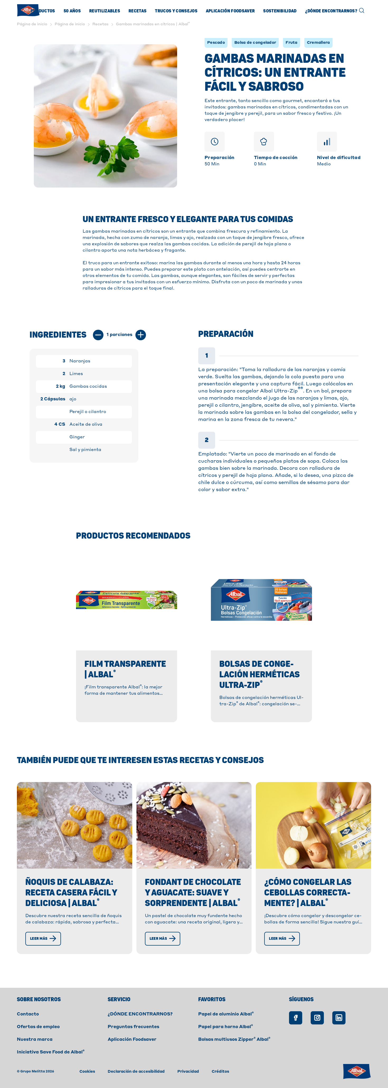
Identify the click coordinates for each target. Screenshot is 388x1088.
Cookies (87, 1071)
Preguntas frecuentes (133, 1027)
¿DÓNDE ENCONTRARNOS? (140, 1014)
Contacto (28, 1014)
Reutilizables (104, 11)
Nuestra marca (35, 1040)
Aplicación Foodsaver (230, 11)
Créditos (220, 1071)
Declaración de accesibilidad (136, 1071)
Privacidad (188, 1071)
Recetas (137, 11)
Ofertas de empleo (38, 1027)
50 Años (72, 11)
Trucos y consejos (176, 11)
